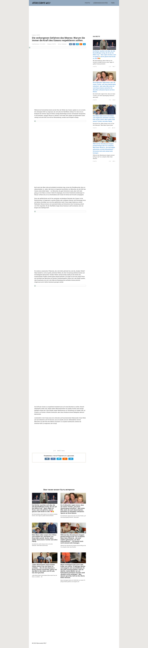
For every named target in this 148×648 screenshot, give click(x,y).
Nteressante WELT (41, 2)
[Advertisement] (74, 19)
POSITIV (87, 3)
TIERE (113, 3)
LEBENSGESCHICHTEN (100, 3)
